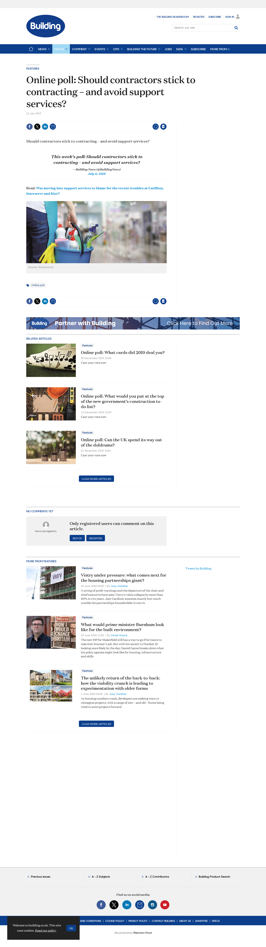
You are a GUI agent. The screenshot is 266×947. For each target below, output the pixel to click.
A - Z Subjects (101, 877)
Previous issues (40, 877)
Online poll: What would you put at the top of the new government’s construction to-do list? (122, 401)
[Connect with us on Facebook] (101, 905)
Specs (216, 921)
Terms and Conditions (86, 921)
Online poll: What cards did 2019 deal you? (123, 352)
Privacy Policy (138, 921)
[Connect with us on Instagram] (152, 905)
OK (71, 928)
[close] (166, 119)
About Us (185, 921)
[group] (219, 49)
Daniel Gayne (119, 635)
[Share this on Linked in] (45, 126)
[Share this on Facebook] (29, 126)
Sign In (229, 16)
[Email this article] (53, 126)
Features (32, 68)
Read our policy (45, 930)
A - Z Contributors (157, 877)
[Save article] (163, 126)
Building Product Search (214, 877)
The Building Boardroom (173, 16)
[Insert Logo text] (45, 36)
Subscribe (214, 16)
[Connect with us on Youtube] (165, 905)
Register (198, 16)
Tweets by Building (198, 568)
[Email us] (139, 905)
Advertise (201, 921)
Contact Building (163, 921)
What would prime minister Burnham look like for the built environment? (122, 627)
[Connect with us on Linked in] (127, 905)
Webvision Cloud (142, 932)
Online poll (37, 285)
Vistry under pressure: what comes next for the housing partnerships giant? (123, 577)
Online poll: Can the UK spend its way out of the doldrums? (121, 442)
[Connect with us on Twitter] (114, 905)
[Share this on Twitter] (37, 126)
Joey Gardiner (119, 586)
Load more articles (96, 479)
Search (236, 28)
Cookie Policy (114, 921)
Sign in (118, 119)
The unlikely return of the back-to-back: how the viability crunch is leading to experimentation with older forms (120, 683)
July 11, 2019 (96, 173)
